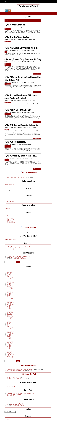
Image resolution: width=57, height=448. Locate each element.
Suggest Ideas (10, 218)
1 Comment (28, 144)
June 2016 (9, 307)
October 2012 (10, 332)
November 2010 (10, 354)
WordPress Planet (11, 222)
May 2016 (9, 308)
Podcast (6, 129)
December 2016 (10, 301)
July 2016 (9, 306)
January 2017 (10, 300)
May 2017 (9, 296)
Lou (7, 257)
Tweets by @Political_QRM (10, 239)
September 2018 (10, 282)
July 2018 (9, 284)
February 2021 (10, 271)
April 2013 (9, 325)
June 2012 (9, 336)
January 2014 (10, 317)
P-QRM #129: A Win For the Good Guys (18, 109)
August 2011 (9, 345)
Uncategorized (8, 28)
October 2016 (10, 303)
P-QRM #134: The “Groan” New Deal (17, 37)
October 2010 (10, 355)
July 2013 (9, 322)
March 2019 (9, 276)
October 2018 (10, 281)
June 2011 (9, 347)
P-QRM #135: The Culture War (15, 24)
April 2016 (9, 310)
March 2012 (9, 340)
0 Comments (29, 27)
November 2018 (10, 280)
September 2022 (10, 270)
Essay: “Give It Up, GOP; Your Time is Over (16, 177)
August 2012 (9, 334)
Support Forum (10, 219)
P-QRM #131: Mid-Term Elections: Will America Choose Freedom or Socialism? (21, 97)
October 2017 (10, 291)
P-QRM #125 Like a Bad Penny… (15, 141)
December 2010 (10, 353)
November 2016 (10, 302)
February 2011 (10, 351)
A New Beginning (10, 249)
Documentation (10, 215)
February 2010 (10, 357)
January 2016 (10, 313)
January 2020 (10, 273)
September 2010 (10, 356)
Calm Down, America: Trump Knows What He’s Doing (23, 59)
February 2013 (10, 327)
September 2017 (10, 292)
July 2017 (9, 294)
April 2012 (9, 338)
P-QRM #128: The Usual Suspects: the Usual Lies (21, 125)
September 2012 (10, 333)
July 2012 (9, 335)
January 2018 (10, 287)
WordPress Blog (10, 221)
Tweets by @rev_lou (9, 184)
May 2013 (9, 324)
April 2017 (9, 297)
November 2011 (10, 343)
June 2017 (9, 295)
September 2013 (10, 320)
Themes (9, 220)
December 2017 (10, 288)
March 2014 (9, 315)
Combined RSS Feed (31, 172)
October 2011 (10, 344)
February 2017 (10, 298)
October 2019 (10, 274)
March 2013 (9, 326)
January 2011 (10, 352)
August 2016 (9, 305)
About (5, 1)
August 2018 (9, 283)
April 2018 (9, 285)
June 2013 (9, 323)
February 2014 (10, 316)
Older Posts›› (37, 169)
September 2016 (10, 304)
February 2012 (10, 341)
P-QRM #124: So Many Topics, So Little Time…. (21, 155)
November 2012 (10, 331)
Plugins (8, 217)
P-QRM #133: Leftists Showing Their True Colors (21, 47)
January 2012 (10, 342)
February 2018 (10, 286)
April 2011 (9, 348)
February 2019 (10, 277)
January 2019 (10, 278)
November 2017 (10, 290)
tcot (6, 52)
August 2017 (9, 293)
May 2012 (9, 337)
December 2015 (10, 314)
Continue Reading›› (37, 73)
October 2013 (10, 318)
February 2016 (10, 312)
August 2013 (9, 321)
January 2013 (10, 328)
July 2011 (9, 346)
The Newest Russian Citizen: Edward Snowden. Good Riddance (21, 176)
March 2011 (9, 350)
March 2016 (9, 311)
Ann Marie (13, 27)
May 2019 (9, 275)
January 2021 (10, 272)
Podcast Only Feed (30, 227)
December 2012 (10, 330)
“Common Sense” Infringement (16, 257)
